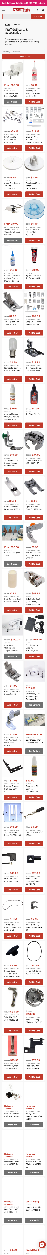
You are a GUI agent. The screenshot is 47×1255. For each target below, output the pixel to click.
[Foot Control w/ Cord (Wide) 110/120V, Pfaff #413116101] (34, 637)
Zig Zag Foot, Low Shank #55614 (11, 323)
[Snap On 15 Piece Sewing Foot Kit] (34, 314)
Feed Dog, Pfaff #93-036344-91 (11, 1210)
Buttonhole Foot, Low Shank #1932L (12, 507)
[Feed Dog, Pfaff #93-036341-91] (34, 1058)
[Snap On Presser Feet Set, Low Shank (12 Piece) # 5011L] (34, 129)
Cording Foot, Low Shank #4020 (12, 692)
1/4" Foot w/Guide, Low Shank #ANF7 (34, 369)
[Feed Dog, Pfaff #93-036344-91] (12, 1200)
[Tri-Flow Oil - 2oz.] (34, 406)
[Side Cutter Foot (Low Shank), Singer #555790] (34, 591)
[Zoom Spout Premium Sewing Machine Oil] (34, 83)
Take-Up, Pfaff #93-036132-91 (11, 1018)
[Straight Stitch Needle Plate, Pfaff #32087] (34, 1105)
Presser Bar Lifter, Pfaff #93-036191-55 (34, 1164)
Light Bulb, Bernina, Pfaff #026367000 (12, 369)
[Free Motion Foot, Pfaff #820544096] (12, 1105)
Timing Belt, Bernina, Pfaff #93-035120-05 (12, 927)
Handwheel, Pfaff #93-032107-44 (11, 1162)
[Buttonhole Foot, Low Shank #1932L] (12, 499)
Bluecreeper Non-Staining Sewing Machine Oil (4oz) (12, 278)
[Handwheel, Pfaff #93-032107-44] (12, 1153)
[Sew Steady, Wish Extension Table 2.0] (34, 732)
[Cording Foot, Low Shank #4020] (12, 685)
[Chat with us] (36, 10)
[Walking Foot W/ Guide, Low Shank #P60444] (12, 221)
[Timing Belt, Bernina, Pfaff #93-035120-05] (12, 917)
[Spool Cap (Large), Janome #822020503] (12, 175)
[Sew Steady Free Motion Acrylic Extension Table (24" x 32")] (34, 685)
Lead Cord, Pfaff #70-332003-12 (11, 879)
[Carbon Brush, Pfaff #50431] (34, 824)
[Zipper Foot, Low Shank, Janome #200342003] (12, 452)
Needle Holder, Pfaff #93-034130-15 (34, 927)
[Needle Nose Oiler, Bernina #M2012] (34, 1200)
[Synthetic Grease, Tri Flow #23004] (34, 267)
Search (39, 17)
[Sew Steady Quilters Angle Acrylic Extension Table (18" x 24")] (12, 637)
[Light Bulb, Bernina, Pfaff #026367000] (12, 360)
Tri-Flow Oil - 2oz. (33, 414)
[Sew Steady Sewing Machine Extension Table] (12, 83)
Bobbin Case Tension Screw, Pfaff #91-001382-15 (12, 975)
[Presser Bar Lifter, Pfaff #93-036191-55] (34, 1153)
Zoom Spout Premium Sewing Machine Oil (33, 93)
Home (7, 25)
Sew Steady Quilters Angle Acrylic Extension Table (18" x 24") (11, 649)
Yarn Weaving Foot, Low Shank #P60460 (12, 742)
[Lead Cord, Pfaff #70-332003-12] (12, 871)
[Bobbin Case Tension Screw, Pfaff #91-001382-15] (12, 963)
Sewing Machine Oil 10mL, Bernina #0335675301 (11, 417)
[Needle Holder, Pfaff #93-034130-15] (34, 917)
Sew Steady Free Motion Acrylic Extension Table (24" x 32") (33, 698)
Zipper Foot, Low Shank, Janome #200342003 (11, 463)
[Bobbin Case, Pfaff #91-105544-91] (34, 452)
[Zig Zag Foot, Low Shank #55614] (12, 314)
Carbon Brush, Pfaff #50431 (34, 833)
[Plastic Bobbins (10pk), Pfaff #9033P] (34, 221)
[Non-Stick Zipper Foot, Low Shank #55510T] (34, 545)
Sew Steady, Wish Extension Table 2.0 (34, 741)
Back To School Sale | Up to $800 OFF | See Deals (23, 3)
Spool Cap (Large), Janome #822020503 (12, 186)
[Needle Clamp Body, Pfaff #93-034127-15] (34, 871)
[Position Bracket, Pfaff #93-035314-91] (12, 778)
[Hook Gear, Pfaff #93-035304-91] (12, 1058)
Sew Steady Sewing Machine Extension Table (11, 93)
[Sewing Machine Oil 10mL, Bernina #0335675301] (12, 406)
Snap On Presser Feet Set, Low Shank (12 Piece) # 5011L (34, 141)
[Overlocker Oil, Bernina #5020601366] (34, 778)
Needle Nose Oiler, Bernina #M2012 (34, 1208)
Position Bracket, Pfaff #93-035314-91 (12, 789)
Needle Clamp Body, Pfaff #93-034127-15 (33, 881)
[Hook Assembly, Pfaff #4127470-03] (34, 1011)
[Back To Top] (43, 1251)
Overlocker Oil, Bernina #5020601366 (32, 789)
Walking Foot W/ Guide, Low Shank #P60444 (12, 232)
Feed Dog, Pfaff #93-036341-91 (33, 1067)
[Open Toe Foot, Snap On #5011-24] (34, 499)
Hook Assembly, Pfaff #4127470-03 (34, 1020)
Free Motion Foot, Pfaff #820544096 (12, 1114)
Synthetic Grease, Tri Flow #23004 (33, 276)
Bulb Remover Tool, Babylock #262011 (12, 600)
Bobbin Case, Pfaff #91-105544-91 (34, 461)
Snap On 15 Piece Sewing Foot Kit (33, 323)
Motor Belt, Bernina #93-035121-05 (34, 972)
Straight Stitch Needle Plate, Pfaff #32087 (34, 1116)
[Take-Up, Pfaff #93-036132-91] (12, 1011)
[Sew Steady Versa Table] (12, 545)
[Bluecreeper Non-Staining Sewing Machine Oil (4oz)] (12, 267)
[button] (3, 10)
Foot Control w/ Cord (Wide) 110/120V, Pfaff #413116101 (32, 649)
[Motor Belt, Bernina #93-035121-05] (34, 963)
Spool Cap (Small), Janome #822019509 (34, 186)
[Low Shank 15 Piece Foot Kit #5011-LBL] (12, 129)
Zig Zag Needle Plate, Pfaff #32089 (12, 833)
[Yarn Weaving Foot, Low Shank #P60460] (12, 732)
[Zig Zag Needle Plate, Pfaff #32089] (12, 824)
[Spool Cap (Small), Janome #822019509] (34, 175)
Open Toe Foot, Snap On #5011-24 (34, 507)
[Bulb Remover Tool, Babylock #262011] (12, 591)
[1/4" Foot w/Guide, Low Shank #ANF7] (34, 360)
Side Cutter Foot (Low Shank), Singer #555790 (33, 602)
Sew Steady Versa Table (12, 554)
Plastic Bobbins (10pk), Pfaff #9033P (32, 232)
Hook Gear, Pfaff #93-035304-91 (11, 1067)
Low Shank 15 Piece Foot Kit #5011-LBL (10, 139)
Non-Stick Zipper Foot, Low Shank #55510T (33, 555)
